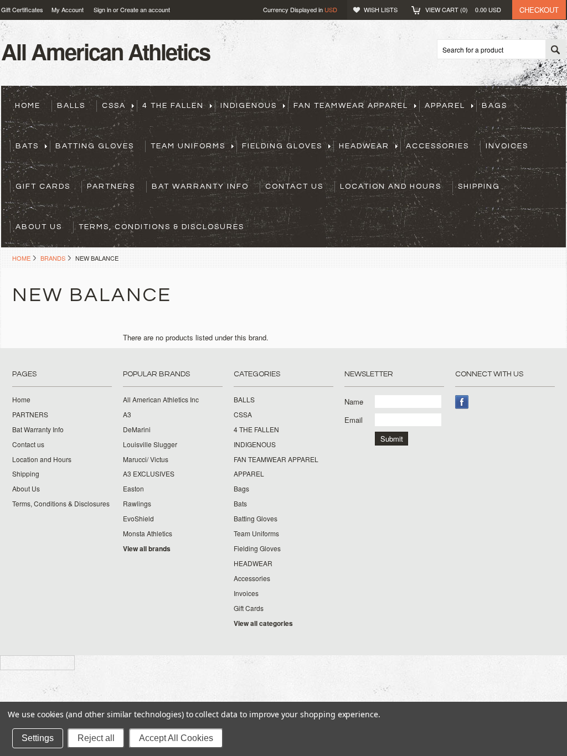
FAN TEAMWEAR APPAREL (350, 106)
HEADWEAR (364, 146)
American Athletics (105, 51)
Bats (27, 146)
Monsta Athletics (147, 533)
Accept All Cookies (176, 738)
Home (21, 257)
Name (353, 401)
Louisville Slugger (150, 444)
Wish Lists (381, 9)
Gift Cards (43, 186)
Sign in (102, 9)
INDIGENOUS (248, 106)
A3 (127, 414)
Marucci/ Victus (145, 459)
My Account (67, 9)
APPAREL (445, 106)
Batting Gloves (94, 146)
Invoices (507, 146)
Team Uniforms (188, 146)
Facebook (462, 402)
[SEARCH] (555, 50)
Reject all (96, 738)
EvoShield (138, 518)
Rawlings (137, 503)
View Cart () (463, 9)
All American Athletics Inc (161, 399)
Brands (52, 257)
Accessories (437, 146)
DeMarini (137, 429)
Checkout (539, 9)
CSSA (114, 106)
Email (353, 420)
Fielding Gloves (282, 146)
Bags (494, 106)
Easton (133, 488)
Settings (38, 738)
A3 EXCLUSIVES (148, 473)
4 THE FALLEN (173, 106)
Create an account (145, 9)
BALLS (71, 106)
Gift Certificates (22, 9)
